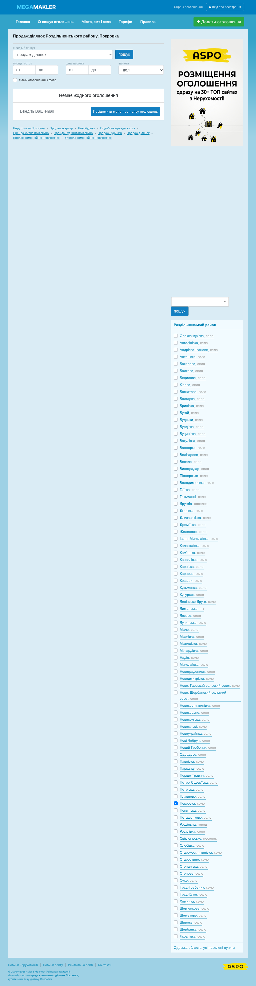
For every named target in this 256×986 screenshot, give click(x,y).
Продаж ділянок (138, 133)
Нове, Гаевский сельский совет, (210, 685)
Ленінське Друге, (198, 602)
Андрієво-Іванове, (199, 350)
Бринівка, (192, 406)
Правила (148, 21)
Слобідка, (192, 845)
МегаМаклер (17, 975)
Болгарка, (192, 399)
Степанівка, (194, 866)
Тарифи (125, 21)
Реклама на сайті (80, 965)
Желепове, (193, 532)
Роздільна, (193, 824)
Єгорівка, (191, 511)
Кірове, (190, 385)
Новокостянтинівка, (200, 705)
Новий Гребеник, (198, 747)
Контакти (104, 965)
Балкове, (191, 371)
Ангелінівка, (194, 343)
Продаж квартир (61, 128)
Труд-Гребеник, (197, 887)
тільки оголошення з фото (37, 80)
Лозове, (190, 616)
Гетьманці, (193, 497)
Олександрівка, (197, 336)
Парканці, (192, 768)
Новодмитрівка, (197, 678)
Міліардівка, (194, 651)
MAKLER (36, 7)
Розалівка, (192, 831)
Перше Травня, (197, 775)
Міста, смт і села (96, 21)
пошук (124, 54)
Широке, (191, 922)
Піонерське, (194, 476)
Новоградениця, (197, 671)
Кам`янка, (192, 553)
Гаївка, (190, 490)
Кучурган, (192, 595)
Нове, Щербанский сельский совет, (203, 695)
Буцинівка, (193, 434)
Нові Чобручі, (195, 740)
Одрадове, (193, 754)
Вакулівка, (192, 441)
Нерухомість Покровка (29, 128)
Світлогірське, (198, 838)
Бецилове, (193, 378)
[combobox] (199, 302)
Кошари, (191, 581)
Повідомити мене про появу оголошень (125, 111)
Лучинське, (193, 623)
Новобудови (86, 128)
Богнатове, (193, 392)
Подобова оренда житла (117, 128)
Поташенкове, (196, 817)
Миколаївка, (194, 664)
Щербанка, (193, 929)
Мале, (189, 630)
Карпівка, (192, 567)
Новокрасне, (194, 712)
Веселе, (191, 462)
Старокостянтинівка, (201, 852)
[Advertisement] (208, 221)
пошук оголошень (57, 21)
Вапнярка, (192, 448)
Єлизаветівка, (195, 518)
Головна (23, 21)
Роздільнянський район (195, 325)
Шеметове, (193, 915)
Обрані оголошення (188, 7)
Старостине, (194, 859)
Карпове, (191, 574)
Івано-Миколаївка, (199, 539)
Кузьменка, (193, 588)
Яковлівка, (192, 936)
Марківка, (192, 637)
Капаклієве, (193, 560)
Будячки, (191, 420)
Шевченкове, (194, 908)
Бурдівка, (192, 427)
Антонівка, (192, 357)
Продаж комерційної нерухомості (36, 138)
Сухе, (189, 880)
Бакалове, (192, 364)
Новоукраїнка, (196, 733)
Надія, (189, 657)
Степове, (191, 873)
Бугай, (189, 413)
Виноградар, (194, 469)
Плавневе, (193, 796)
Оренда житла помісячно (31, 133)
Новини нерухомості (23, 965)
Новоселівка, (195, 719)
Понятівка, (193, 810)
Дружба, (193, 504)
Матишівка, (193, 644)
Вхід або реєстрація (226, 7)
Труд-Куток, (193, 894)
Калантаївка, (194, 546)
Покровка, (192, 803)
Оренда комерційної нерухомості (88, 138)
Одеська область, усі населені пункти (204, 948)
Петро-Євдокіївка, (199, 782)
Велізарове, (194, 455)
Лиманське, (192, 609)
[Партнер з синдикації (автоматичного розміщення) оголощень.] (235, 966)
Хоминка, (192, 901)
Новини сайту (53, 965)
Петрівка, (192, 789)
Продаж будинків (110, 133)
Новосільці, (193, 726)
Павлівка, (192, 761)
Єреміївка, (193, 525)
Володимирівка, (197, 483)
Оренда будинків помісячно (73, 133)
